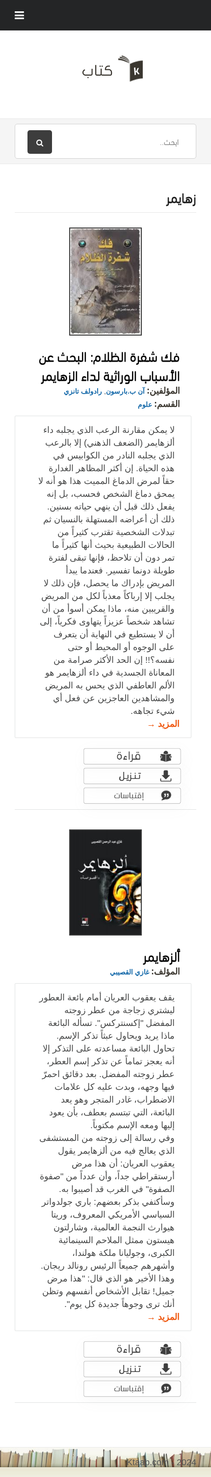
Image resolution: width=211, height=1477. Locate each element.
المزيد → (163, 724)
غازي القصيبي (129, 972)
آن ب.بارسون (125, 391)
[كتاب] (105, 72)
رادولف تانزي (83, 391)
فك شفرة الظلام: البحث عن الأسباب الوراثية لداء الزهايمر (109, 364)
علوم (145, 404)
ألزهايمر (161, 954)
